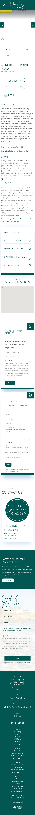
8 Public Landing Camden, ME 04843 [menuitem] (17, 796)
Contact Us (11, 405)
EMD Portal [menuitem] (17, 739)
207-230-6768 (11, 529)
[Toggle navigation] (31, 5)
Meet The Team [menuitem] (17, 781)
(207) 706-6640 (17, 696)
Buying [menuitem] (17, 737)
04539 (31, 219)
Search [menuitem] (17, 729)
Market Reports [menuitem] (17, 753)
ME (14, 219)
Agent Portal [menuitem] (17, 789)
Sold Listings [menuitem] (17, 767)
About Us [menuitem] (17, 776)
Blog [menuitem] (17, 779)
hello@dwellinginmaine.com (17, 705)
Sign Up (8, 580)
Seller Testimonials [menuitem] (17, 770)
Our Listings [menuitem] (18, 732)
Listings (9, 219)
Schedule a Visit (23, 405)
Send (8, 465)
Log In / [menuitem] (14, 786)
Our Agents (13, 538)
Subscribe (10, 383)
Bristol (25, 219)
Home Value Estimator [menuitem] (17, 765)
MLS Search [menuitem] (17, 751)
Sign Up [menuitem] (20, 786)
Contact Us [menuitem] (17, 741)
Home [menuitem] (17, 727)
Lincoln (19, 219)
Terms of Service (13, 471)
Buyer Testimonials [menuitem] (17, 755)
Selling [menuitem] (17, 734)
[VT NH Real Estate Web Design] (17, 807)
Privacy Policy (7, 183)
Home (3, 219)
